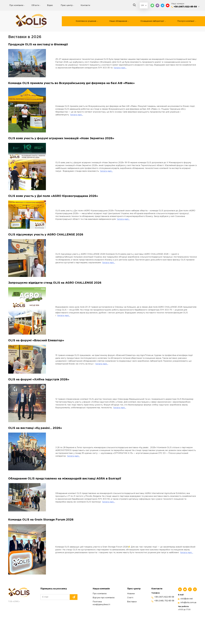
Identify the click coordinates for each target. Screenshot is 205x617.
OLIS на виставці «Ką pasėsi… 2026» (35, 428)
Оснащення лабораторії (152, 21)
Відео (50, 5)
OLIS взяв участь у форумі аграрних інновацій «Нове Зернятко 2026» (61, 138)
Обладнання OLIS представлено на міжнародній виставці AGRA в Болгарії (64, 478)
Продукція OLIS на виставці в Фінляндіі (38, 44)
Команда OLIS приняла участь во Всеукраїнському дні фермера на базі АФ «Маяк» (71, 83)
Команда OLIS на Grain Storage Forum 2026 (40, 519)
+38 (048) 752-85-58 (164, 601)
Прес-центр (67, 5)
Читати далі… (120, 68)
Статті (130, 597)
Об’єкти (35, 5)
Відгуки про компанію (104, 597)
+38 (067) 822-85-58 (185, 7)
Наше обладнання (118, 21)
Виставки (132, 602)
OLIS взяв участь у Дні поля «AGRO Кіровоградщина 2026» (53, 196)
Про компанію (16, 5)
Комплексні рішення (86, 21)
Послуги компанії (185, 21)
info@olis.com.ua (188, 602)
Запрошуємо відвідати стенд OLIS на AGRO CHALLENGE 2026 (54, 283)
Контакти (85, 5)
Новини (131, 593)
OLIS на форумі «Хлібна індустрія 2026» (38, 379)
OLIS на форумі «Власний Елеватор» (36, 340)
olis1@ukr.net (186, 599)
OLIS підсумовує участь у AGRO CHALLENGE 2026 (45, 234)
